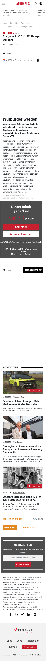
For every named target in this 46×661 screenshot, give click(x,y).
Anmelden (21, 227)
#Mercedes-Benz (19, 493)
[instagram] (16, 614)
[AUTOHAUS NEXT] (21, 218)
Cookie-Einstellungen (36, 655)
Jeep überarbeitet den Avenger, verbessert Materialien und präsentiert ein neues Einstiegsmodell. (22, 409)
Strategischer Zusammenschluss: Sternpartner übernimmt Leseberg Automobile (22, 449)
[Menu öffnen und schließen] (4, 3)
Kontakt (13, 646)
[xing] (22, 614)
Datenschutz (23, 655)
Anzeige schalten (30, 527)
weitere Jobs (9, 527)
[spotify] (35, 614)
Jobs (19, 640)
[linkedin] (28, 614)
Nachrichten (14, 23)
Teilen (8, 53)
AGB (14, 655)
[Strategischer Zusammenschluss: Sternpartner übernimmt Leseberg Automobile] (23, 427)
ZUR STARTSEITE (33, 270)
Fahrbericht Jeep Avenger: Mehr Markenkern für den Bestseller (21, 403)
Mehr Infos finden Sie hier (20, 254)
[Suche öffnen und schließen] (35, 4)
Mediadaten (33, 640)
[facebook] (10, 614)
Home (5, 23)
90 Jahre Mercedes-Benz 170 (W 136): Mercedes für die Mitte (22, 498)
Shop (9, 640)
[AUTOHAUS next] (11, 33)
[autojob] (38, 519)
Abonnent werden (21, 234)
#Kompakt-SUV (18, 397)
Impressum (6, 655)
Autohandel (25, 23)
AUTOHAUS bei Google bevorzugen (21, 60)
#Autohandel (17, 442)
